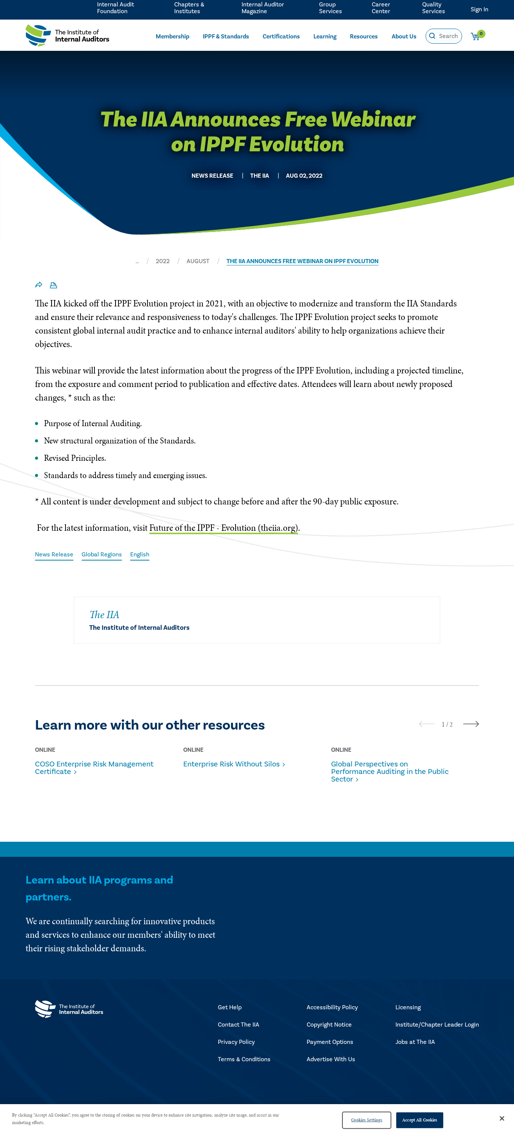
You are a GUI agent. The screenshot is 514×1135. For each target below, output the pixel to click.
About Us (404, 36)
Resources (364, 36)
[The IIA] (67, 37)
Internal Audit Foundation (115, 8)
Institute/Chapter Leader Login (437, 1024)
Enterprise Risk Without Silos (231, 764)
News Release (54, 554)
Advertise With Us (331, 1059)
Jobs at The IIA (415, 1042)
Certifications (281, 36)
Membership (172, 36)
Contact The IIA (238, 1024)
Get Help (230, 1007)
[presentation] (427, 723)
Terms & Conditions (244, 1059)
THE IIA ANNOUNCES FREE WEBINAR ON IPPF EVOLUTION (303, 261)
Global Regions (102, 554)
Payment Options (330, 1042)
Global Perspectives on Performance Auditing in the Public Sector (390, 771)
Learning (324, 36)
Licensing (408, 1007)
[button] (443, 724)
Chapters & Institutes (189, 8)
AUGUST (198, 261)
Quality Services (433, 8)
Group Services (330, 8)
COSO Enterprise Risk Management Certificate (94, 768)
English (139, 554)
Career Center (381, 8)
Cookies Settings (366, 1120)
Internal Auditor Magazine (263, 8)
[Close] (502, 1118)
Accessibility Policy (332, 1007)
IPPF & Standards (226, 36)
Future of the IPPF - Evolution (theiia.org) (223, 527)
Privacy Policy (236, 1042)
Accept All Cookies (419, 1120)
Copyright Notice (329, 1024)
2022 (163, 261)
